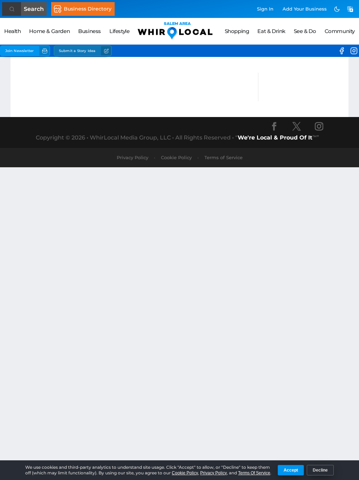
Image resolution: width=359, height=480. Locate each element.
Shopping (237, 31)
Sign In (265, 9)
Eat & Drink (271, 31)
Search (34, 9)
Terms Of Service (254, 473)
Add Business (305, 9)
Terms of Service (223, 157)
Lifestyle (119, 31)
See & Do (305, 31)
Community (340, 31)
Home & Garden (49, 31)
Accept (291, 470)
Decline (320, 470)
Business (89, 31)
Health (12, 31)
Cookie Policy (176, 157)
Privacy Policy (132, 157)
